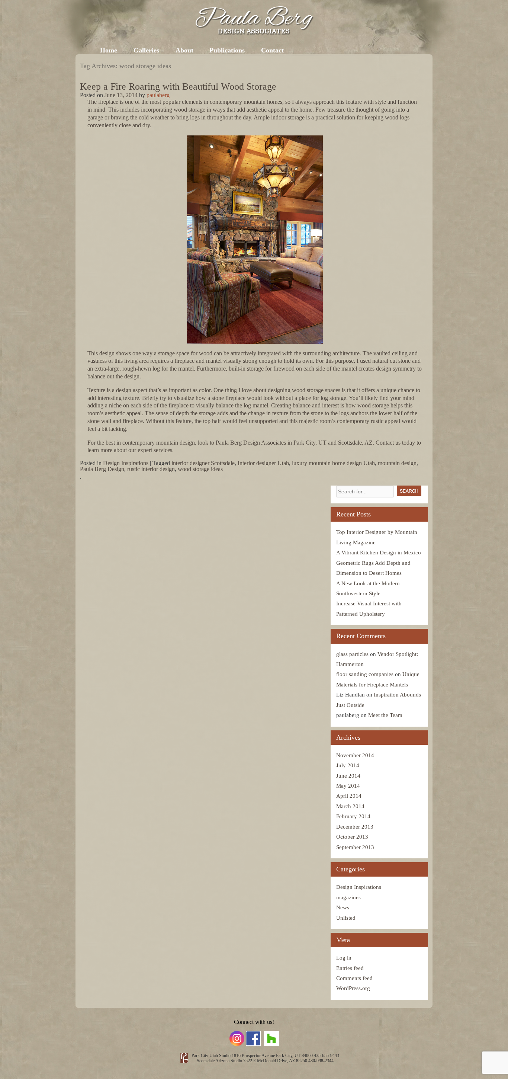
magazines (348, 897)
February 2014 (353, 816)
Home (108, 50)
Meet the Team (385, 715)
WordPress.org (353, 988)
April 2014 (348, 796)
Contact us (388, 442)
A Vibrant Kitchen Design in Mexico (378, 552)
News (342, 907)
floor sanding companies (364, 674)
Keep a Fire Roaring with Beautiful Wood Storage (178, 86)
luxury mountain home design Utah (333, 463)
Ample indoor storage (279, 117)
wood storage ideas (200, 469)
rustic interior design (151, 469)
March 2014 (350, 806)
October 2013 (352, 837)
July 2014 (347, 765)
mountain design (397, 463)
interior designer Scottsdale (203, 463)
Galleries (146, 50)
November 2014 (355, 755)
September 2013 (355, 847)
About (184, 50)
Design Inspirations (125, 463)
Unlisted (346, 918)
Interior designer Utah (263, 463)
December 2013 (354, 827)
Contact (272, 50)
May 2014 (348, 786)
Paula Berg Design (102, 469)
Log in (343, 958)
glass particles (352, 654)
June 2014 (348, 776)
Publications (227, 50)
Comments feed (354, 978)
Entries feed (350, 968)
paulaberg (158, 95)
